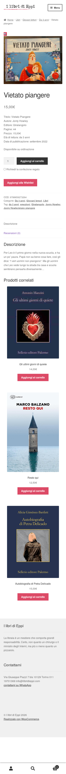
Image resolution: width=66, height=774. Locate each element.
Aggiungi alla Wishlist (20, 182)
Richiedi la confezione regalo (23, 169)
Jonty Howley (52, 204)
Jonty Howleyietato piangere (19, 208)
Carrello (51, 765)
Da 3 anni (44, 19)
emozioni (25, 204)
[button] (5, 34)
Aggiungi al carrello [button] (33, 377)
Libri (18, 19)
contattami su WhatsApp (17, 685)
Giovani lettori (30, 19)
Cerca (33, 768)
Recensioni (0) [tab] (12, 233)
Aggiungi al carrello (32, 161)
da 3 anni (14, 204)
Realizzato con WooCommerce (21, 719)
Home (10, 19)
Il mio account (11, 768)
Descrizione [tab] (10, 223)
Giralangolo (37, 204)
